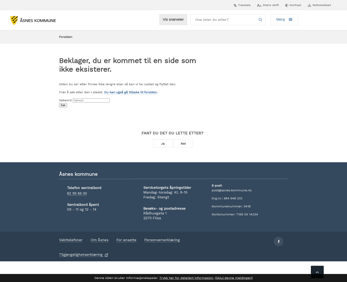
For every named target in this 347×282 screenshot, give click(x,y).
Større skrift (271, 5)
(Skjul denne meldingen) (234, 278)
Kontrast (295, 5)
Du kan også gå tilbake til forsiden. (131, 92)
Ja (163, 143)
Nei (183, 143)
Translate (244, 5)
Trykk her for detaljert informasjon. (186, 278)
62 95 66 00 (77, 193)
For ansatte (126, 240)
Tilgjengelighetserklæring (81, 254)
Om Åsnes (99, 240)
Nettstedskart (321, 5)
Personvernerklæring (162, 240)
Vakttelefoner (71, 240)
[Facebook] (278, 241)
